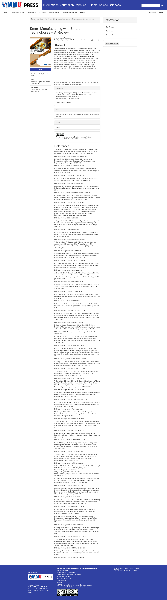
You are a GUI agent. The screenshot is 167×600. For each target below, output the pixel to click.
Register (152, 13)
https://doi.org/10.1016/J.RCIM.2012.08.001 (71, 345)
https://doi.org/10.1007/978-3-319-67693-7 (67, 513)
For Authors (110, 31)
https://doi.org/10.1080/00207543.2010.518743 (72, 368)
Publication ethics (70, 13)
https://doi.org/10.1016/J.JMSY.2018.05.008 (71, 202)
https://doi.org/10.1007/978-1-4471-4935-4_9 (71, 378)
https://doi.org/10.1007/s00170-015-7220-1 (71, 390)
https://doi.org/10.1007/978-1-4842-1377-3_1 (71, 175)
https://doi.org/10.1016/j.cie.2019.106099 (70, 282)
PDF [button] (40, 69)
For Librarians (110, 35)
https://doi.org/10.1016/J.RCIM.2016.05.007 (71, 463)
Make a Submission (112, 43)
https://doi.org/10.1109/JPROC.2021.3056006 (72, 548)
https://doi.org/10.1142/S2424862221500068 (71, 239)
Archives (40, 19)
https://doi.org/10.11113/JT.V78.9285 (69, 301)
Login (160, 13)
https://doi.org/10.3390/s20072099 (68, 218)
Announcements (17, 13)
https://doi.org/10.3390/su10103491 (68, 229)
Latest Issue (31, 13)
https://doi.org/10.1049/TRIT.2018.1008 (70, 291)
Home (6, 13)
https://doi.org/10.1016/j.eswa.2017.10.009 (71, 506)
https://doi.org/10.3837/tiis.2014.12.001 (69, 251)
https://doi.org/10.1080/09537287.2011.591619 (72, 440)
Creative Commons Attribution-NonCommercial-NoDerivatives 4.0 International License (74, 138)
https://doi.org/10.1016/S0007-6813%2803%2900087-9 (74, 193)
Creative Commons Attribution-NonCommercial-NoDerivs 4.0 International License (75, 586)
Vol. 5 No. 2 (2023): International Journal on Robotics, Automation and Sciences (69, 19)
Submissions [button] (54, 13)
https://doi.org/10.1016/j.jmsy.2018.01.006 (70, 183)
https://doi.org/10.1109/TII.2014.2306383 (70, 451)
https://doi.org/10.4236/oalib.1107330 (69, 497)
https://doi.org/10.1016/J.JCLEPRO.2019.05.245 (72, 536)
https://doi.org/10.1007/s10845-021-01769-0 (71, 260)
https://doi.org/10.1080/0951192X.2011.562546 (72, 359)
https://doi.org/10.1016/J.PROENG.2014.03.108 (72, 399)
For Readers (110, 27)
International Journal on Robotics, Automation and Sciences (82, 5)
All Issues (42, 13)
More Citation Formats (64, 103)
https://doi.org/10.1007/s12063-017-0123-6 (71, 485)
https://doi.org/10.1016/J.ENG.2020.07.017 (71, 166)
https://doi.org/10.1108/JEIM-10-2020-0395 (71, 419)
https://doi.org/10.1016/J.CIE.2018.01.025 (70, 322)
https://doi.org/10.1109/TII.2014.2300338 (70, 409)
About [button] (82, 13)
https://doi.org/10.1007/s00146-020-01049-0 (71, 310)
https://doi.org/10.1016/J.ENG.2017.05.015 (71, 558)
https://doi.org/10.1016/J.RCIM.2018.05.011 (71, 525)
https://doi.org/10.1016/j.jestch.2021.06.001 (71, 270)
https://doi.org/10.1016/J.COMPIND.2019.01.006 (72, 156)
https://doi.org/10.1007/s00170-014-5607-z (71, 430)
